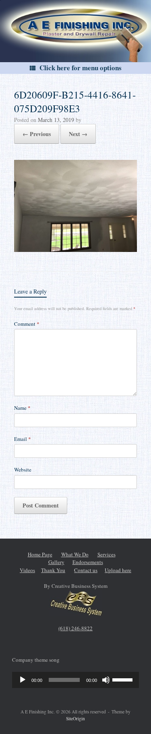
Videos (27, 570)
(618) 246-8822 (75, 628)
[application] (75, 680)
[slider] (123, 679)
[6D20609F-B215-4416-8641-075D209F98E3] (75, 249)
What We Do (75, 554)
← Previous (37, 134)
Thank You (53, 570)
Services (106, 554)
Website (22, 469)
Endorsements (87, 562)
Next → (78, 134)
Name (22, 407)
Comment (26, 323)
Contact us (85, 570)
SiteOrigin (75, 718)
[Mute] (106, 680)
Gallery (56, 562)
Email (22, 438)
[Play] (23, 680)
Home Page (40, 554)
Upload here (118, 570)
